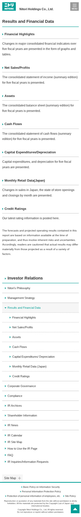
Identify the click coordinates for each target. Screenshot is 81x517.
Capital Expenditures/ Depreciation (33, 356)
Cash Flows (13, 124)
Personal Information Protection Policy (41, 491)
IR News (13, 425)
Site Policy (70, 496)
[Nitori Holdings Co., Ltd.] (27, 3)
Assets (10, 96)
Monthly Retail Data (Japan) (29, 366)
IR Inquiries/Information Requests (28, 461)
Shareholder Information (22, 415)
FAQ (10, 455)
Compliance (15, 395)
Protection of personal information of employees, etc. (33, 496)
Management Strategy (21, 297)
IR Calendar (15, 435)
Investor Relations (25, 278)
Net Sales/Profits (17, 67)
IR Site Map (15, 442)
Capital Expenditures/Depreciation (30, 152)
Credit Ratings (15, 209)
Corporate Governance (22, 386)
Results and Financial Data (24, 307)
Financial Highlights (19, 34)
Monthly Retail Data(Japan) (25, 180)
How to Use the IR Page (22, 448)
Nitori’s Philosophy (19, 288)
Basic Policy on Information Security (41, 487)
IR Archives (15, 405)
